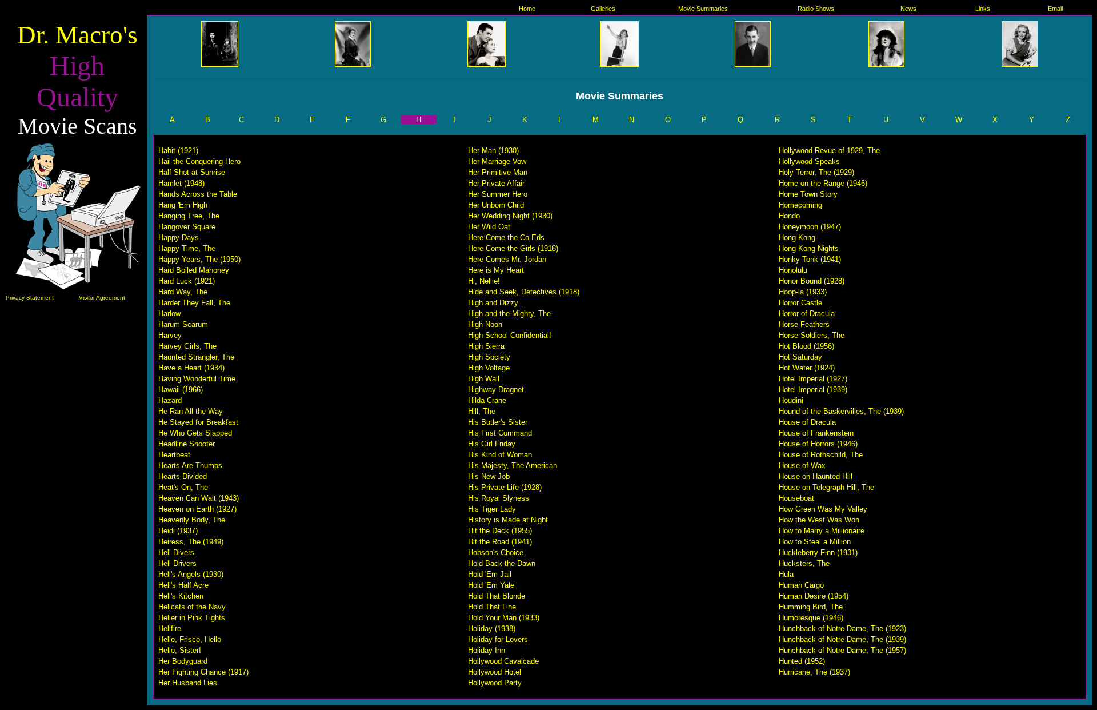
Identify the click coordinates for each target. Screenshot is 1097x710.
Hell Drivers (177, 563)
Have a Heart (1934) (191, 368)
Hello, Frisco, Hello (189, 639)
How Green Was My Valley (823, 509)
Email (1055, 8)
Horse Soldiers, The (811, 335)
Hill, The (481, 411)
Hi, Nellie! (484, 281)
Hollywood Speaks (809, 161)
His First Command (500, 433)
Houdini (791, 400)
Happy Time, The (186, 248)
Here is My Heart (496, 270)
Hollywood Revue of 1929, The (829, 150)
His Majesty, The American (512, 465)
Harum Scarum (183, 324)
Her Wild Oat (489, 226)
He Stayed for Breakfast (198, 422)
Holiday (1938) (491, 628)
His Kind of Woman (500, 454)
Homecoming (800, 205)
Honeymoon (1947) (810, 226)
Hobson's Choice (495, 552)
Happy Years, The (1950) (199, 259)
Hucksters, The (804, 563)
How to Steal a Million (815, 541)
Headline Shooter (186, 444)
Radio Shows (816, 8)
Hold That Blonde (496, 596)
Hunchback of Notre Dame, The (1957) (842, 650)
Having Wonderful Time (196, 378)
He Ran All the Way (190, 411)
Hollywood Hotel (494, 672)
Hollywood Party (495, 683)
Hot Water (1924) (807, 368)
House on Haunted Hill (815, 476)
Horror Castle (800, 302)
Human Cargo (801, 585)
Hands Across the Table (197, 194)
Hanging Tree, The (188, 216)
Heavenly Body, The (191, 520)
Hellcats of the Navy (192, 607)
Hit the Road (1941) (500, 541)
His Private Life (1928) (505, 487)
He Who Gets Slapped (195, 433)
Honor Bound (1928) (811, 281)
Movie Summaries (703, 8)
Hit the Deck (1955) (500, 530)
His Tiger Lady (492, 509)
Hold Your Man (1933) (503, 617)
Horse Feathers (804, 324)
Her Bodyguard (182, 661)
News (908, 8)
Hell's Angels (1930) (190, 574)
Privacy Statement (30, 297)
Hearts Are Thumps (190, 465)
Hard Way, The (182, 292)
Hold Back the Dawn (501, 563)
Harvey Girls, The (187, 346)
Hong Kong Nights (809, 248)
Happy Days (178, 237)
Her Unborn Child (496, 205)
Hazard (170, 400)
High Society (489, 357)
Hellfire (169, 628)
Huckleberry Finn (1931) (818, 552)
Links (982, 8)
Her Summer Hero (497, 194)
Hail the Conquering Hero (199, 161)
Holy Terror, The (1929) (816, 172)
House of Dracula (807, 422)
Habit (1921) (178, 150)
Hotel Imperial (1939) (813, 389)
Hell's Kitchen (180, 596)
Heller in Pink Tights (191, 617)
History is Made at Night (508, 520)
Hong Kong (797, 237)
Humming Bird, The (811, 607)
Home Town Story (808, 194)
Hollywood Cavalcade (503, 661)
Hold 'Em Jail (489, 574)
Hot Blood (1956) (806, 346)
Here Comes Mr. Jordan (507, 259)
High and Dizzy (493, 302)
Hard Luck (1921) (186, 281)
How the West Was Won (819, 520)
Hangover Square (186, 226)
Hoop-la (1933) (803, 292)
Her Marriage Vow (497, 161)
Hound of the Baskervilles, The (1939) (841, 411)
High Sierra (486, 346)
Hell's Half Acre (183, 585)
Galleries (603, 8)
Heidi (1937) (178, 530)
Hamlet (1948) (181, 183)
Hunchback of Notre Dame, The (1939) (842, 639)
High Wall (483, 378)
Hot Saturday (800, 357)
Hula (786, 574)
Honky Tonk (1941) (810, 259)
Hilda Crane (487, 400)
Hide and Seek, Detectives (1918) (523, 292)
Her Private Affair (496, 183)
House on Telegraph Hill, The (826, 487)
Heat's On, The (183, 487)
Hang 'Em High (182, 205)
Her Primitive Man (497, 172)
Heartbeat (174, 454)
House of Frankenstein (816, 433)
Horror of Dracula (807, 313)
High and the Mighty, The (509, 313)
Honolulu (793, 270)
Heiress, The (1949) (190, 541)
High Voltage (489, 368)
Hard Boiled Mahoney (193, 270)
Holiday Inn (486, 650)
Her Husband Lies (187, 683)
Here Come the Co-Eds (506, 237)
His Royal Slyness (498, 498)
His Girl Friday (491, 444)
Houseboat (796, 498)
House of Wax (802, 465)
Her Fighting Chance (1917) (203, 672)
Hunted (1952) (802, 661)
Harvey (170, 335)
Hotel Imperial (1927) (813, 378)
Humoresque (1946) (811, 617)
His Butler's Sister (497, 422)
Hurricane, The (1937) (814, 672)
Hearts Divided (182, 476)
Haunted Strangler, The (196, 357)
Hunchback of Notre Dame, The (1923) (842, 628)
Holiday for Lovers (498, 639)
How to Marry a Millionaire (821, 530)
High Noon (485, 324)
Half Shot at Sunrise (191, 172)
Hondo (789, 216)
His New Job (489, 476)
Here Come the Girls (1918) (513, 248)
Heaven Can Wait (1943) (198, 498)
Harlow (169, 313)
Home (527, 8)
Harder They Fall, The (194, 302)
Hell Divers (176, 552)
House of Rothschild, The (821, 454)
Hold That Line (492, 607)
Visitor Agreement (102, 297)
